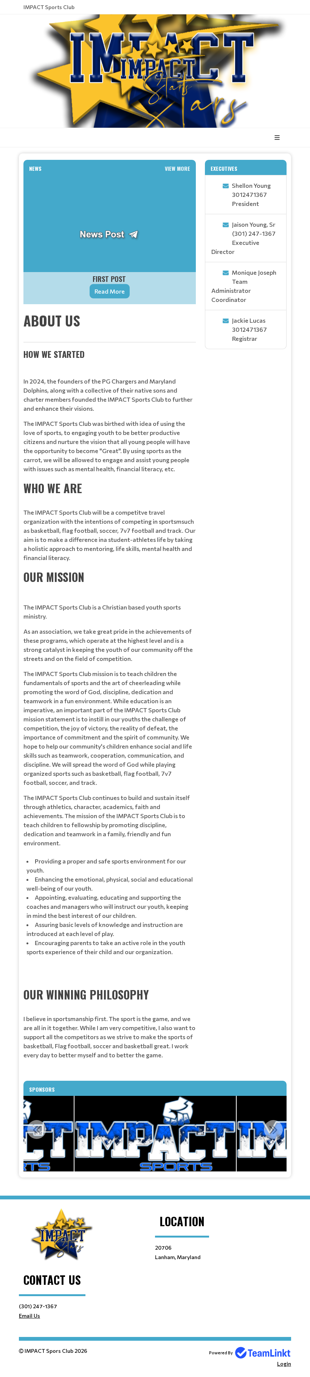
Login (284, 1363)
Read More (110, 291)
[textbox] (109, 692)
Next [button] (273, 1129)
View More (177, 168)
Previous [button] (36, 1129)
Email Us (29, 1315)
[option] (155, 1133)
